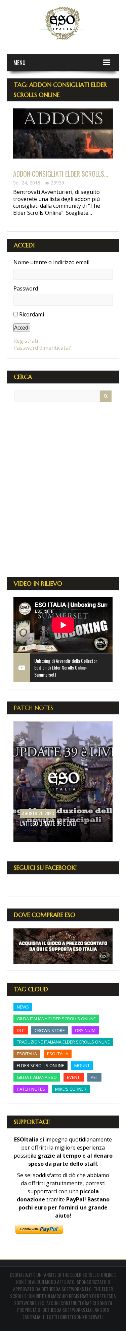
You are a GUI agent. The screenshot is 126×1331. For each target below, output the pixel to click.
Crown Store (50, 1030)
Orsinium (85, 1030)
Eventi (74, 1077)
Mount (82, 1065)
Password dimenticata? (42, 347)
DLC (21, 1030)
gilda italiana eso (37, 1077)
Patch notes (31, 1089)
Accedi (22, 327)
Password (25, 288)
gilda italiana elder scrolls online (56, 1019)
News (23, 1007)
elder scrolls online (40, 1065)
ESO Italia (57, 1054)
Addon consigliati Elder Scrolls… (60, 174)
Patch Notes (33, 708)
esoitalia (27, 1054)
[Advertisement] (63, 495)
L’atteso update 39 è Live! (48, 823)
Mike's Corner (70, 1089)
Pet (94, 1077)
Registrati (25, 340)
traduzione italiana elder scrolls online (63, 1042)
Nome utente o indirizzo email (51, 262)
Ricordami (31, 314)
